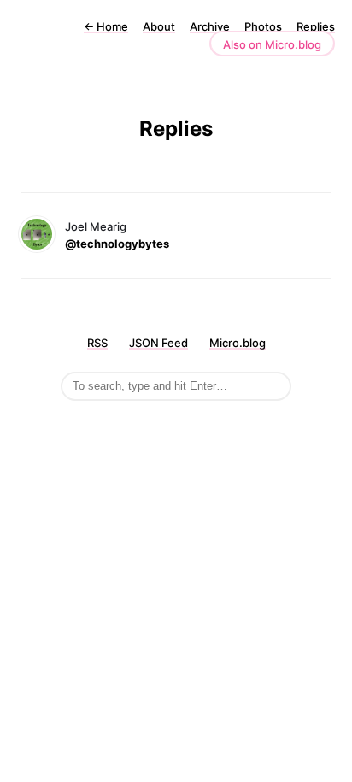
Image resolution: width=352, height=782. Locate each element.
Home (106, 26)
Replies (315, 26)
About (159, 26)
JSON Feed (158, 343)
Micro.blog (237, 343)
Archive (210, 26)
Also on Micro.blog (272, 44)
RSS (97, 343)
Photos (263, 26)
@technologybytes (117, 243)
